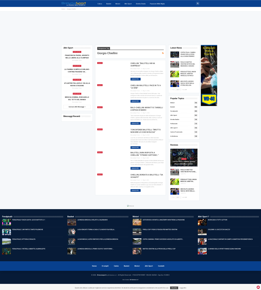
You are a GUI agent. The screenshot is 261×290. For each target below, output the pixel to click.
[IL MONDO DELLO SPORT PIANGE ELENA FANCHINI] (202, 251)
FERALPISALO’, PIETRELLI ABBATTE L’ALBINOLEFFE (28, 249)
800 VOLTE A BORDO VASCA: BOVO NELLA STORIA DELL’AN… (187, 83)
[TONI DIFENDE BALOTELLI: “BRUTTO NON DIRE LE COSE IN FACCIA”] (112, 138)
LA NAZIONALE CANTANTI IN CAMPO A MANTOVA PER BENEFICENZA (230, 239)
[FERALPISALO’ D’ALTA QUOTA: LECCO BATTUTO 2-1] (6, 222)
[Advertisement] (130, 28)
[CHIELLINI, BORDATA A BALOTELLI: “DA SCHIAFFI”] (112, 183)
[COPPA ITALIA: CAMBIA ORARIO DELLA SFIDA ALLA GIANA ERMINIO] (174, 54)
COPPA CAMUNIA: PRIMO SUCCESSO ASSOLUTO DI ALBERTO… (163, 239)
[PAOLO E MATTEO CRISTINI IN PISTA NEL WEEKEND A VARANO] (174, 64)
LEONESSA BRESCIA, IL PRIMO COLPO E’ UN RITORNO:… (95, 249)
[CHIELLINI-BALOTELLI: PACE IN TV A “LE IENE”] (112, 94)
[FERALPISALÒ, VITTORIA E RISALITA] (6, 241)
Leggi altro (183, 288)
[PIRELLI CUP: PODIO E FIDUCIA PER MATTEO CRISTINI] (137, 232)
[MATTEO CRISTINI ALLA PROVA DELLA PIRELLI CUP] (137, 251)
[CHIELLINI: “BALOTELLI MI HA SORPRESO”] (112, 72)
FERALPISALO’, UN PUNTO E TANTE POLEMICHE (27, 229)
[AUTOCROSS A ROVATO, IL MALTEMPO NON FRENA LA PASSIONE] (137, 222)
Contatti (161, 266)
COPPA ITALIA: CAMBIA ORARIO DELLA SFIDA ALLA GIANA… (184, 163)
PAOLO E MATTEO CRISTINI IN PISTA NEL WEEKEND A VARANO (187, 64)
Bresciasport (101, 275)
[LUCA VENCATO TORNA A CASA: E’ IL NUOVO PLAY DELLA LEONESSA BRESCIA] (71, 232)
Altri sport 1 (174, 128)
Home (94, 266)
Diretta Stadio (141, 4)
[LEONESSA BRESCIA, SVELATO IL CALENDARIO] (71, 222)
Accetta (174, 288)
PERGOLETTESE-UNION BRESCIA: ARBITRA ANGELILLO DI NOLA (188, 73)
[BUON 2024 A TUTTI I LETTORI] (202, 222)
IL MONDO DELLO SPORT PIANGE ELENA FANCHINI (224, 249)
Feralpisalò (174, 111)
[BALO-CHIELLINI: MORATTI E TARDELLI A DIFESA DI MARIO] (112, 116)
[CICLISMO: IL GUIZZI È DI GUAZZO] (202, 232)
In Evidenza (174, 136)
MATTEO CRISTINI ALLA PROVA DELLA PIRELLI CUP (159, 249)
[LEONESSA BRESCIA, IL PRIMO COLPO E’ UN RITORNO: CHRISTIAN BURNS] (71, 251)
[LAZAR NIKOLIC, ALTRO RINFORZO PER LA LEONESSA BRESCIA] (71, 241)
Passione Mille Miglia (157, 4)
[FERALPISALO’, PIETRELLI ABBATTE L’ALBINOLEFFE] (6, 251)
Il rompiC (105, 266)
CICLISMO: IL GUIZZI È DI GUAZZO (219, 229)
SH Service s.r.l (134, 279)
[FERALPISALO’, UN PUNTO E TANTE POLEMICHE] (6, 232)
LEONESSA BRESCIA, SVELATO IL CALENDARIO (92, 220)
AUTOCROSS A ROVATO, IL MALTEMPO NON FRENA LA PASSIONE (164, 220)
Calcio (100, 4)
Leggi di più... (135, 79)
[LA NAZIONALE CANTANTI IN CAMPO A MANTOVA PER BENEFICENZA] (202, 241)
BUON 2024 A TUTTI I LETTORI (217, 220)
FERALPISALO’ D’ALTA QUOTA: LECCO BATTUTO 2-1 (28, 220)
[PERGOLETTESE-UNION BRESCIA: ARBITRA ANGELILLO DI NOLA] (174, 74)
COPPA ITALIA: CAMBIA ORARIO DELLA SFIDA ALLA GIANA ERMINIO (187, 54)
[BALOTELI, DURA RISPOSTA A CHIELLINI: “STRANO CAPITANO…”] (112, 161)
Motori (118, 4)
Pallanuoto (173, 123)
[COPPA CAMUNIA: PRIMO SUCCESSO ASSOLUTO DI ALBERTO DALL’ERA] (137, 241)
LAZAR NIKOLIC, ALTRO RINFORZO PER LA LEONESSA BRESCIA (97, 239)
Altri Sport (128, 4)
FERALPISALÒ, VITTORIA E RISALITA (23, 239)
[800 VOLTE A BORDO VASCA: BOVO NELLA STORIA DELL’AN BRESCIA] (174, 83)
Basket (108, 4)
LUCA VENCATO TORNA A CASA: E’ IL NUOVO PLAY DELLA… (96, 229)
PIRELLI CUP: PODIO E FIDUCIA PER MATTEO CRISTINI (160, 229)
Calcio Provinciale (176, 132)
